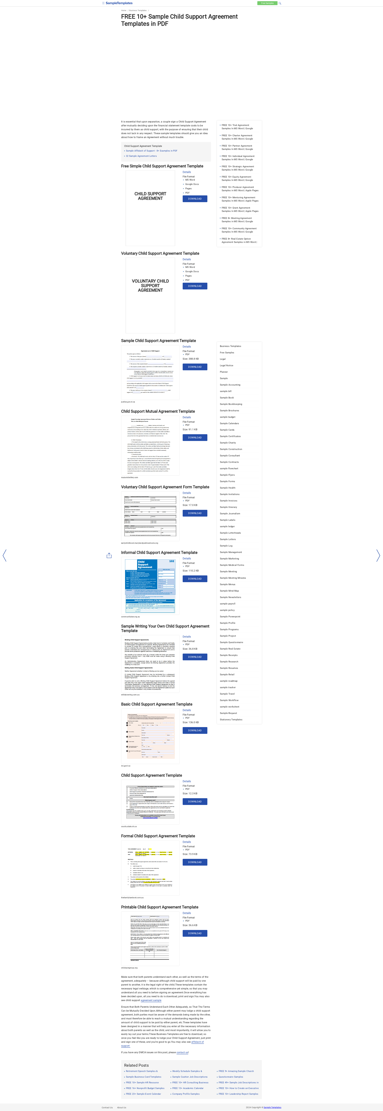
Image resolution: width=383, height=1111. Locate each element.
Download (195, 198)
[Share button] (109, 555)
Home (123, 10)
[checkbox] (103, 2)
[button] (280, 2)
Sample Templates (272, 1107)
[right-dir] (378, 556)
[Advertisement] (191, 50)
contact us (182, 1052)
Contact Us (107, 1107)
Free (267, 3)
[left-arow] (5, 555)
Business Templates (138, 10)
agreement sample (151, 1000)
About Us (121, 1107)
